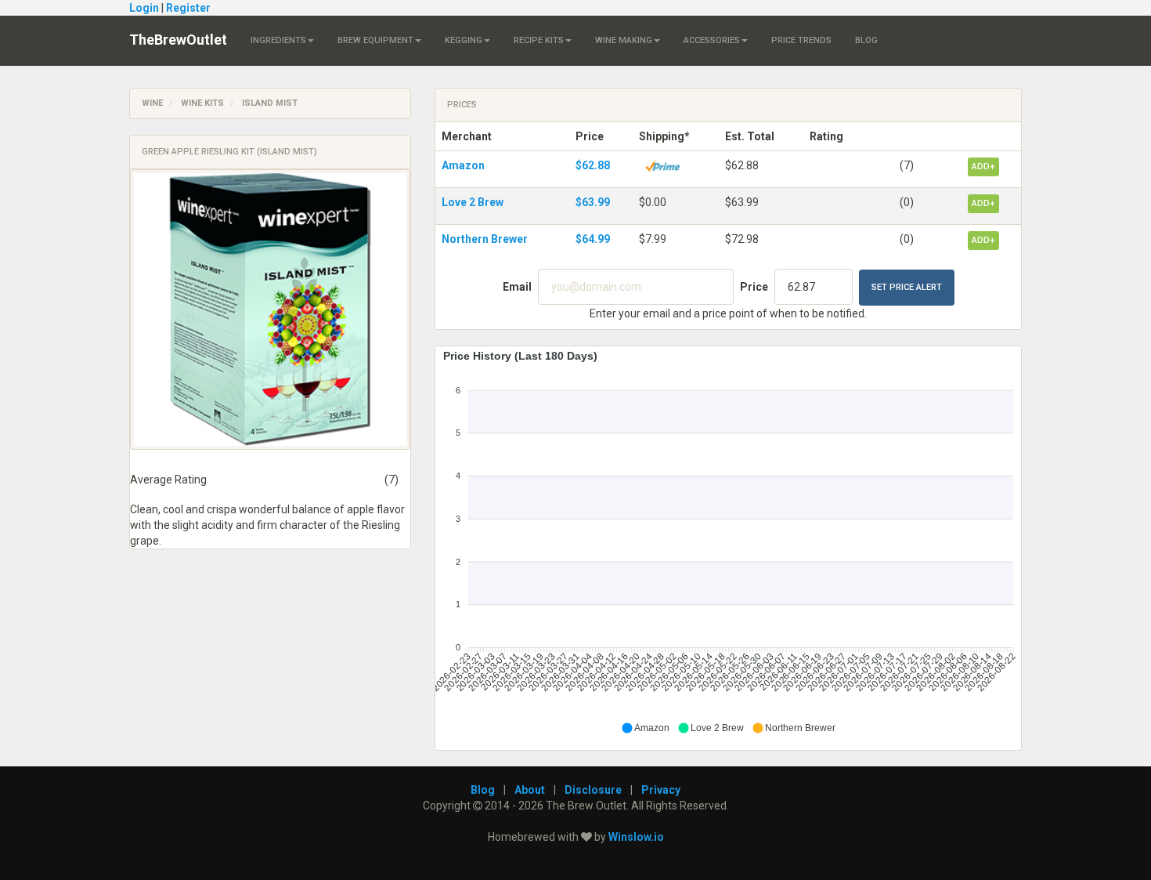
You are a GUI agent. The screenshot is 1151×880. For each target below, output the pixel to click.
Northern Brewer (485, 239)
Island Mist (270, 103)
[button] (645, 728)
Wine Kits (202, 103)
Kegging (463, 40)
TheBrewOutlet (178, 39)
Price (754, 287)
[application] (728, 542)
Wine (152, 103)
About (529, 790)
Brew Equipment (375, 40)
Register (188, 8)
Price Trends (801, 40)
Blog (866, 40)
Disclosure (593, 790)
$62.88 (593, 165)
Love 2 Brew (472, 202)
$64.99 (593, 239)
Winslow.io (636, 837)
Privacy (660, 790)
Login (144, 8)
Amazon (463, 165)
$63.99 (593, 202)
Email (517, 287)
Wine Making (623, 40)
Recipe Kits (539, 40)
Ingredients (278, 40)
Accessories (712, 40)
